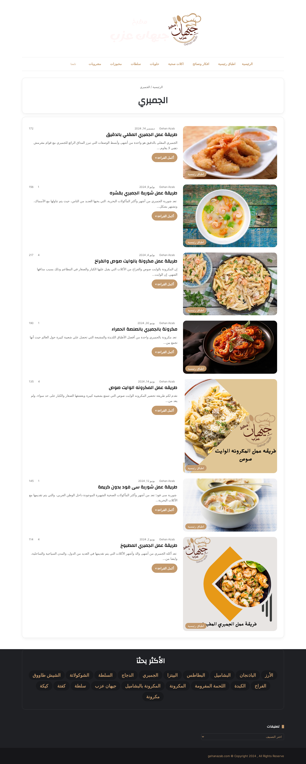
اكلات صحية (176, 64)
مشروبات (95, 64)
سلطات (136, 64)
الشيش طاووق (47, 675)
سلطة (80, 686)
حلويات (154, 64)
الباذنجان (248, 675)
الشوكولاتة (79, 675)
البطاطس (196, 675)
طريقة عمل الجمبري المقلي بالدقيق (141, 134)
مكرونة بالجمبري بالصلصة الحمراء (144, 329)
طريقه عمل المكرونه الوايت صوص (143, 387)
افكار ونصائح (201, 64)
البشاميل (222, 675)
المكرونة (178, 686)
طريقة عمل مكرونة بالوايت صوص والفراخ (136, 261)
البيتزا (172, 675)
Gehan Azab (167, 128)
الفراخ (260, 686)
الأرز (269, 675)
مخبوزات (116, 64)
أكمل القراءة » (164, 157)
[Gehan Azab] (153, 28)
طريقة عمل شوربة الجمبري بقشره (143, 193)
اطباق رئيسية (226, 64)
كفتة (61, 686)
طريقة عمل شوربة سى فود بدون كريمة (137, 487)
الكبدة (240, 686)
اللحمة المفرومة (210, 686)
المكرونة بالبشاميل (143, 686)
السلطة (105, 675)
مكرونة (153, 696)
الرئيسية (247, 64)
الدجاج (128, 675)
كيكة (44, 686)
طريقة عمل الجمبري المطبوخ (149, 545)
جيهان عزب (105, 686)
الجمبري (150, 675)
